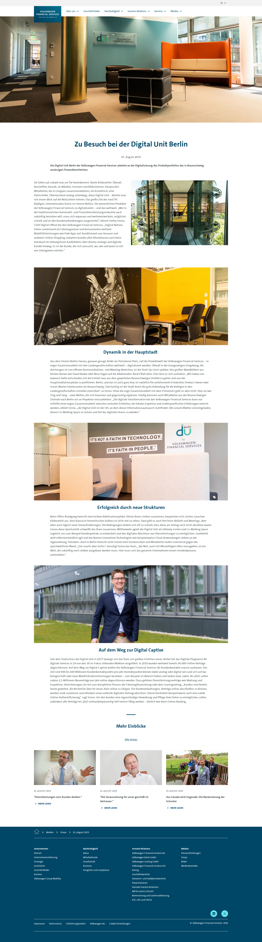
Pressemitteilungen (191, 853)
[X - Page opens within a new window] (224, 913)
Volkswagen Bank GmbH (144, 857)
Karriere (38, 874)
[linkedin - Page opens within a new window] (213, 913)
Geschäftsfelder (41, 870)
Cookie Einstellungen (119, 923)
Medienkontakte (189, 865)
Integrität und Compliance (96, 870)
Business (87, 865)
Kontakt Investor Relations (145, 887)
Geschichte (39, 865)
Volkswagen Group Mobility (47, 878)
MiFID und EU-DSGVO (143, 891)
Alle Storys (131, 739)
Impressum (39, 923)
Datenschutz (55, 923)
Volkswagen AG (97, 923)
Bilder (184, 861)
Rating (135, 870)
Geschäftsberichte (141, 874)
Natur (86, 853)
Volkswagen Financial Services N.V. (149, 865)
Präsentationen (140, 882)
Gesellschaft (89, 861)
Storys (184, 857)
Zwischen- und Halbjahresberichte (149, 878)
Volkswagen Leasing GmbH (145, 861)
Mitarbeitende (90, 857)
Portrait (38, 853)
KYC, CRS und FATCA (142, 899)
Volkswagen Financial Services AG (148, 853)
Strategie (38, 861)
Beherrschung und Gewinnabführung (150, 895)
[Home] (36, 832)
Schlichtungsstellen (76, 923)
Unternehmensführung (45, 857)
